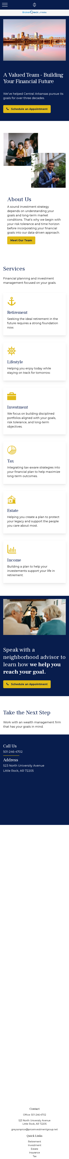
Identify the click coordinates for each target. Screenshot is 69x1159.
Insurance (34, 1152)
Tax (34, 1156)
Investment (34, 1145)
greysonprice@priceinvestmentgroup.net (34, 1129)
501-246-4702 (38, 1114)
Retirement (34, 1141)
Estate (34, 1148)
